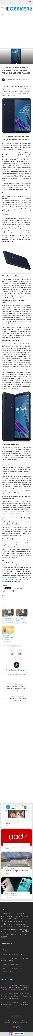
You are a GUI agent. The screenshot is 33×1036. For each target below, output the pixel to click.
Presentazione (14, 926)
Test (22, 932)
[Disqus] (16, 730)
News (17, 820)
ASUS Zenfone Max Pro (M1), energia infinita (21, 618)
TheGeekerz (14, 934)
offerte (4, 927)
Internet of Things (10, 820)
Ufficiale (20, 934)
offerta (26, 924)
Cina (23, 916)
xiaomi (4, 937)
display (26, 916)
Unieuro (10, 579)
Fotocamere (25, 919)
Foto (14, 919)
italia (25, 921)
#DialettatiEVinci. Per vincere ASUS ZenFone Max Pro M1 (8, 635)
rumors (13, 929)
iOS (22, 921)
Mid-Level (14, 924)
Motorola (19, 924)
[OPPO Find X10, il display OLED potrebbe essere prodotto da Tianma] (16, 860)
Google (4, 921)
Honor (10, 921)
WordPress (15, 1023)
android (5, 916)
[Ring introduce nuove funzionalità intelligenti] (16, 812)
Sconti (25, 929)
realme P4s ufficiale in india (12, 895)
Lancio (5, 923)
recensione (5, 929)
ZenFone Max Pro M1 (16, 645)
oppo (9, 927)
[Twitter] (16, 1027)
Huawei (15, 921)
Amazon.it (7, 569)
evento (10, 919)
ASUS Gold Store (13, 577)
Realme (26, 927)
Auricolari (18, 916)
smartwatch (13, 932)
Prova (20, 926)
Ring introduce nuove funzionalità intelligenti (15, 950)
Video (25, 934)
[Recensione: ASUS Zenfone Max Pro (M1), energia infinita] (8, 612)
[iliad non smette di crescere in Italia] (16, 837)
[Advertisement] (16, 30)
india (20, 921)
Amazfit (16, 914)
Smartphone (12, 868)
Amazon (21, 914)
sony (19, 932)
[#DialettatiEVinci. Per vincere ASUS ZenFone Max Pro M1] (8, 629)
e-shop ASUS (27, 575)
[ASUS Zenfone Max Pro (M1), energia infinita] (21, 612)
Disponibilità (4, 919)
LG (10, 924)
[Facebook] (19, 1027)
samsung (20, 929)
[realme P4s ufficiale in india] (16, 885)
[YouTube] (13, 1027)
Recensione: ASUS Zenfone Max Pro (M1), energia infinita (7, 618)
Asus (8, 645)
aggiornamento (9, 914)
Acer (3, 914)
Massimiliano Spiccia (14, 80)
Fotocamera (19, 919)
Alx (26, 1023)
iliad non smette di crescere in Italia (15, 847)
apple (10, 916)
